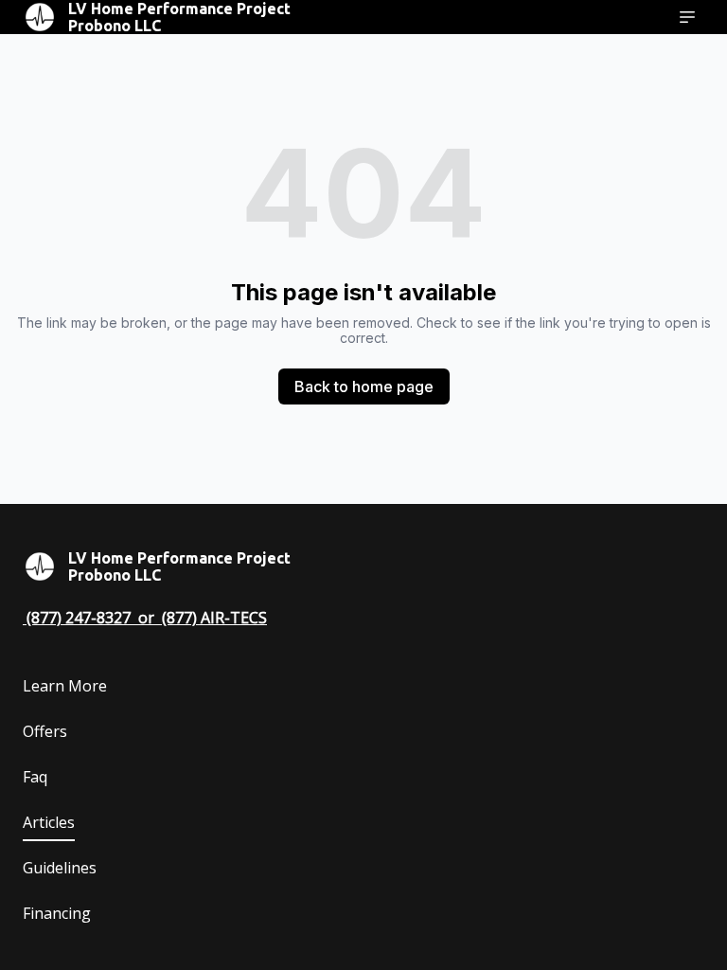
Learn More (65, 685)
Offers (45, 731)
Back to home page (364, 386)
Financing (57, 913)
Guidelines (60, 867)
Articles (49, 822)
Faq (35, 776)
